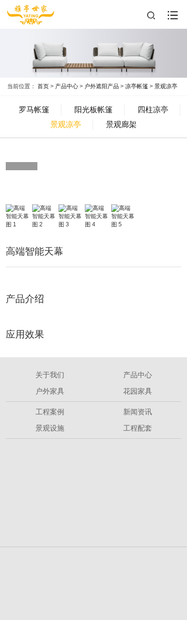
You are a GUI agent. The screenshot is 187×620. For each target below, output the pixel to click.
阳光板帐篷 (93, 109)
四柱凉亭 (153, 109)
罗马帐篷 (34, 109)
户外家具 (49, 391)
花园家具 (137, 391)
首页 (43, 86)
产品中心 (66, 86)
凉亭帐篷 (136, 86)
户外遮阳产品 (101, 86)
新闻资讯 (137, 412)
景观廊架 (121, 124)
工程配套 (137, 428)
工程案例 (49, 412)
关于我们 (49, 375)
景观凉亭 (165, 86)
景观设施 (49, 428)
